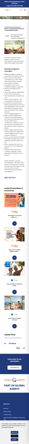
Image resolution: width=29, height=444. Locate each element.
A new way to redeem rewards (14, 319)
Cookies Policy (7, 414)
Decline (14, 436)
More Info (14, 432)
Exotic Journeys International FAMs (12, 338)
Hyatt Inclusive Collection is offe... (14, 285)
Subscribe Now (14, 367)
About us (5, 408)
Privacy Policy (7, 411)
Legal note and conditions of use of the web (14, 418)
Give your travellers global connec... (14, 250)
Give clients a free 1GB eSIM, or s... (14, 216)
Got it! (14, 439)
